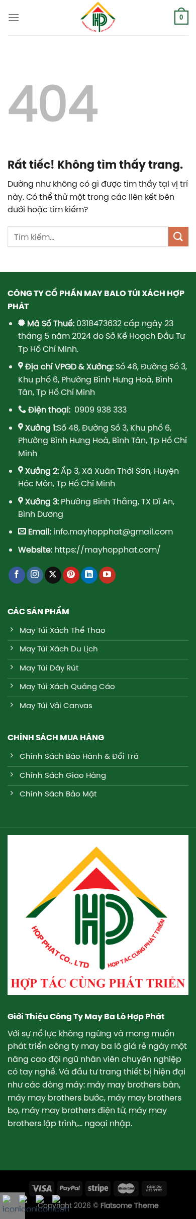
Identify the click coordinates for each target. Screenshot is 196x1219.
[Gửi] (178, 236)
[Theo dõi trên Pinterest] (71, 575)
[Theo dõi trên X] (53, 575)
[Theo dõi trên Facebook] (17, 575)
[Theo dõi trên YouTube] (107, 575)
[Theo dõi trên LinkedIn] (89, 575)
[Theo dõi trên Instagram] (35, 575)
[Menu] (14, 17)
